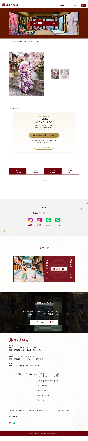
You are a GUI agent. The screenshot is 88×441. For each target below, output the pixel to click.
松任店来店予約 (70, 171)
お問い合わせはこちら (44, 322)
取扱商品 (19, 42)
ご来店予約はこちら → (44, 147)
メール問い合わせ (17, 171)
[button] (11, 75)
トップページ (13, 374)
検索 (83, 5)
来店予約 (57, 374)
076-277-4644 (19, 359)
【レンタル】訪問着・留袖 (44, 381)
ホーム (13, 42)
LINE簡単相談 (35, 171)
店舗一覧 (32, 374)
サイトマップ (49, 410)
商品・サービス (23, 374)
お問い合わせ (40, 410)
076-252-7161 (19, 350)
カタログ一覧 (40, 374)
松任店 (56, 381)
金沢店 (56, 376)
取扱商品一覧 (13, 410)
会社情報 (31, 410)
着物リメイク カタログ (43, 395)
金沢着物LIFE (22, 410)
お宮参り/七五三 (41, 390)
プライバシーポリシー (62, 410)
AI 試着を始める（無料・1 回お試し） (44, 135)
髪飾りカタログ (41, 400)
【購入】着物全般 (41, 386)
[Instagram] (10, 423)
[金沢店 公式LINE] (14, 423)
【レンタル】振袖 (41, 376)
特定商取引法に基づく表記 (17, 417)
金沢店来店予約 (53, 171)
